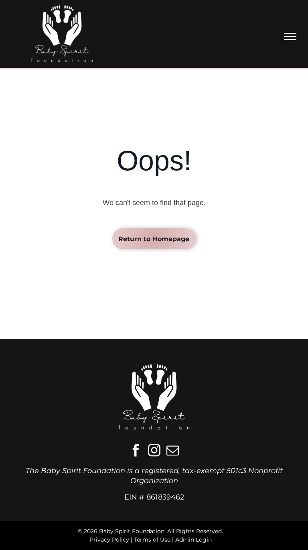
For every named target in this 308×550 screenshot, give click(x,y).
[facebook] (135, 451)
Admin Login (193, 539)
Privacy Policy (109, 539)
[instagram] (154, 451)
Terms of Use (152, 539)
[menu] (290, 36)
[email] (172, 451)
